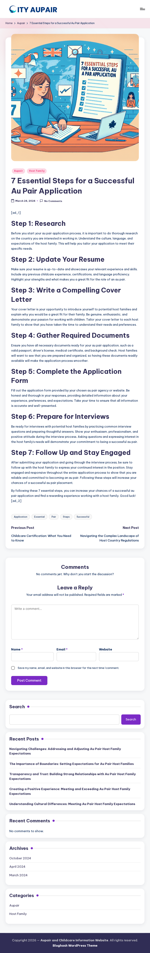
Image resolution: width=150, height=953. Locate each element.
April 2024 (17, 867)
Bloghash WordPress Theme (75, 946)
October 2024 (20, 858)
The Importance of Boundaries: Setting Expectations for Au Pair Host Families (71, 764)
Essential (39, 516)
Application (20, 516)
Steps (66, 516)
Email (62, 649)
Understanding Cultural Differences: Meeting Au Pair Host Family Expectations (72, 804)
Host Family (36, 170)
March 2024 (18, 875)
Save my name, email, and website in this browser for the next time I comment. (68, 668)
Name (17, 649)
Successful (83, 516)
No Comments (53, 201)
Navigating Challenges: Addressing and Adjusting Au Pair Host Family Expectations (65, 751)
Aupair (18, 170)
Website (105, 649)
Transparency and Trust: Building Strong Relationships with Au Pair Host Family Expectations (72, 776)
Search (17, 706)
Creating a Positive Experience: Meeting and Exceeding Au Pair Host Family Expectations (69, 791)
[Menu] (142, 9)
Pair (54, 516)
